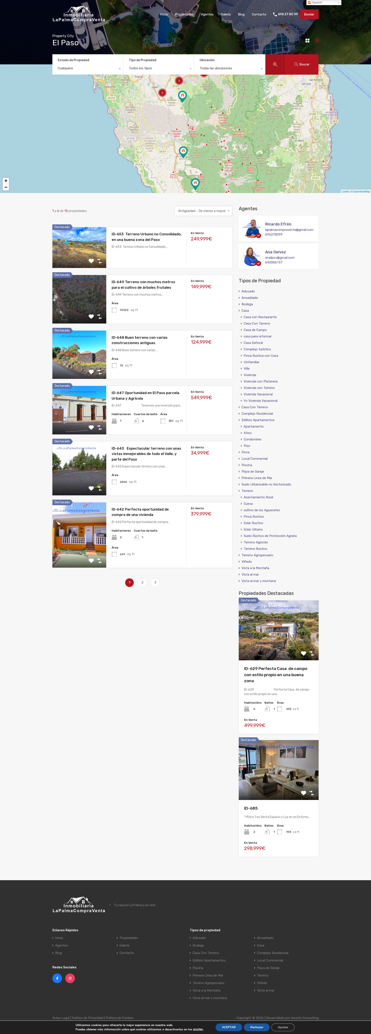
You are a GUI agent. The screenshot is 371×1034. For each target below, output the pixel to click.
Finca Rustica (254, 517)
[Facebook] (57, 978)
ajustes (198, 1029)
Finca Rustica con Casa (261, 356)
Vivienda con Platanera (261, 381)
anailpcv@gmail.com (280, 258)
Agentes (207, 14)
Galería (226, 14)
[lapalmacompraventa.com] (79, 22)
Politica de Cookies (120, 1018)
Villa (246, 368)
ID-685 (251, 808)
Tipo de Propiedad (142, 60)
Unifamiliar (251, 362)
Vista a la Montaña (255, 568)
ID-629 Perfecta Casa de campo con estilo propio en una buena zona (275, 674)
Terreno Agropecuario (257, 555)
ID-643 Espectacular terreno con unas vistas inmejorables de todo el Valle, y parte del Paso (146, 453)
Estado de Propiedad (73, 60)
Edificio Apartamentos (258, 420)
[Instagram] (70, 978)
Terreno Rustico (255, 549)
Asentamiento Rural (258, 497)
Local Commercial (255, 459)
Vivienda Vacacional (258, 394)
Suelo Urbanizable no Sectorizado (266, 484)
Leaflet (345, 191)
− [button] (6, 187)
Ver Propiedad (79, 260)
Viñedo (247, 562)
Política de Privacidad (87, 1018)
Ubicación (207, 60)
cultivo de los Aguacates (262, 510)
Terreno (247, 491)
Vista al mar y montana (259, 581)
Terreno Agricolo (256, 542)
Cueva (248, 504)
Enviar (309, 14)
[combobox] (87, 69)
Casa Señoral (253, 343)
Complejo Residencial (257, 414)
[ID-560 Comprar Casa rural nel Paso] (182, 97)
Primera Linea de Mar (257, 478)
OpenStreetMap (361, 191)
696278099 (274, 234)
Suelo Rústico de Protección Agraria (270, 536)
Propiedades (184, 14)
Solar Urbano (253, 529)
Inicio (164, 14)
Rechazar (256, 1027)
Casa (245, 311)
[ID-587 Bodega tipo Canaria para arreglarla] (183, 152)
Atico (248, 433)
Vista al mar (250, 574)
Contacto (259, 14)
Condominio (253, 439)
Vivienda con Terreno (259, 388)
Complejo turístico (257, 349)
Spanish (316, 2)
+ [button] (6, 180)
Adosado (248, 291)
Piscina (247, 465)
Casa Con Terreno (257, 323)
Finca (245, 452)
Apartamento (254, 426)
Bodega (247, 304)
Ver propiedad (278, 648)
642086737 (274, 262)
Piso (247, 446)
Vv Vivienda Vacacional (260, 401)
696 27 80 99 (288, 14)
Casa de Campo (255, 330)
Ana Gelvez (275, 252)
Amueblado (250, 298)
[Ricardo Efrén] (251, 236)
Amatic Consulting (305, 1018)
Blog (241, 14)
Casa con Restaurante (260, 317)
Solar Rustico (253, 523)
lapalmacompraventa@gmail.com (289, 230)
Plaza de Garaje (253, 471)
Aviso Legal (60, 1018)
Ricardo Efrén (278, 224)
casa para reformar (258, 336)
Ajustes (283, 1027)
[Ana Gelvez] (251, 264)
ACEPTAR (229, 1027)
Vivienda (250, 375)
